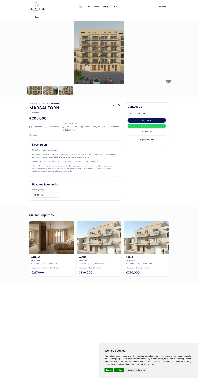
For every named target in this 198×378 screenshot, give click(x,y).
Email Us (148, 131)
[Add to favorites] (113, 104)
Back (37, 17)
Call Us (148, 120)
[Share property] (118, 104)
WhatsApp (148, 126)
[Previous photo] (29, 52)
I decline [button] (119, 370)
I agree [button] (109, 370)
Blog (105, 6)
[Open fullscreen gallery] (99, 52)
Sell (88, 6)
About (97, 6)
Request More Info (147, 140)
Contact (115, 6)
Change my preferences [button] (135, 370)
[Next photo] (168, 52)
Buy (80, 6)
